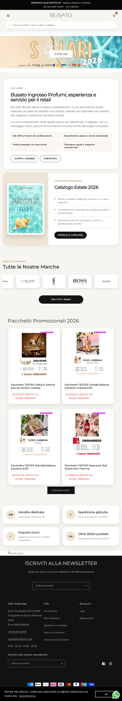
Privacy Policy (51, 611)
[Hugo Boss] (35, 281)
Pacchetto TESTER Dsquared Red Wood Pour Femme (86, 467)
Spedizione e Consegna (56, 625)
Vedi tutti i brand (61, 299)
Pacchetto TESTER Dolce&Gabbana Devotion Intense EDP (87, 386)
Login (82, 611)
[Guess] (61, 281)
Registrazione (87, 618)
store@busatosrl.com (20, 639)
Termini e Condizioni (54, 632)
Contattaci (50, 158)
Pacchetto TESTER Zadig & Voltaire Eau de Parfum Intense (33, 386)
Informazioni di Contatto (56, 639)
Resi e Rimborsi (51, 618)
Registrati (30, 397)
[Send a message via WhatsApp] (116, 695)
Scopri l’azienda (24, 158)
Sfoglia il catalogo (70, 235)
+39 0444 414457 (17, 631)
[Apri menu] (8, 15)
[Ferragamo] (87, 281)
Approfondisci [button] (27, 696)
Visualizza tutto (61, 490)
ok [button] (106, 694)
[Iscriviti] (85, 585)
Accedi (19, 397)
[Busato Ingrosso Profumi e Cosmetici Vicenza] (61, 15)
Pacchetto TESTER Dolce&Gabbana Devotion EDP (33, 467)
